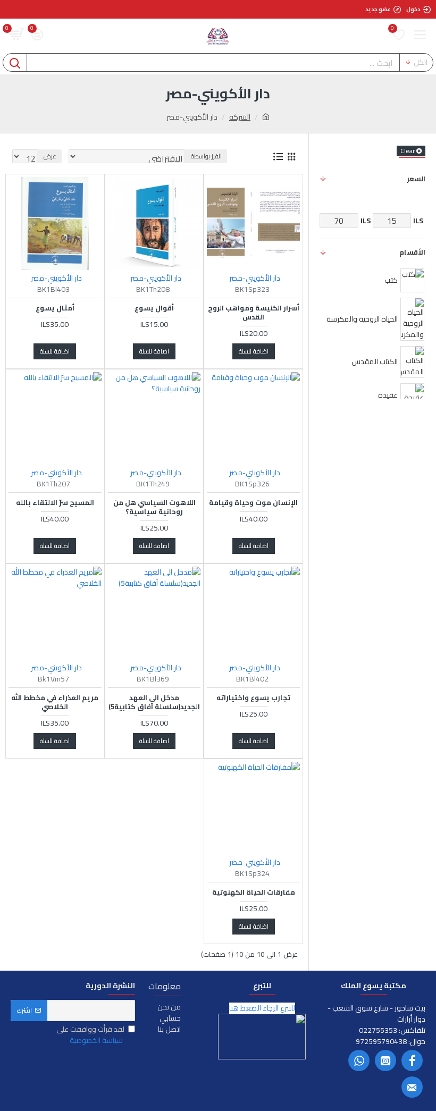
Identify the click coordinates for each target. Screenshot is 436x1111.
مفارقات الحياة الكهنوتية (253, 892)
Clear (407, 151)
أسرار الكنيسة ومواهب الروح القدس (253, 313)
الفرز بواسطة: (205, 156)
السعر (416, 178)
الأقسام (412, 252)
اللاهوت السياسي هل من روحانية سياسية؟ (154, 507)
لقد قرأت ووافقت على (90, 1035)
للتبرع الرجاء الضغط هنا (262, 1008)
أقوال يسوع (154, 308)
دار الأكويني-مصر (254, 278)
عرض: (49, 156)
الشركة (239, 117)
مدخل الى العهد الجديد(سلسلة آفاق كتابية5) (154, 702)
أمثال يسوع (55, 308)
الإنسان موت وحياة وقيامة (253, 502)
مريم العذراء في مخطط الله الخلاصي (54, 702)
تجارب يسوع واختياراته (253, 697)
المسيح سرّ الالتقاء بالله (55, 502)
